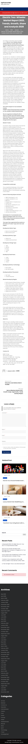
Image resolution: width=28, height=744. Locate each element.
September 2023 (5, 658)
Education (3, 707)
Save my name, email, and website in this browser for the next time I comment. (14, 448)
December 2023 (5, 652)
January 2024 (4, 650)
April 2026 (3, 596)
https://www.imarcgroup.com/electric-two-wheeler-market (14, 218)
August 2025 (4, 613)
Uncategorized (5, 734)
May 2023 (3, 667)
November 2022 (5, 679)
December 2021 (5, 692)
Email (3, 435)
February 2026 (4, 600)
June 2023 (3, 665)
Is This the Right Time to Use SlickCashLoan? (13, 563)
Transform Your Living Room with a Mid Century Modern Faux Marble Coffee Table (13, 559)
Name (3, 429)
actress (3, 701)
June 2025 (3, 617)
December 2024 (5, 627)
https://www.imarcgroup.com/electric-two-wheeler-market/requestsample (14, 110)
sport (2, 728)
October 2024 (4, 631)
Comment (4, 412)
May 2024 (3, 642)
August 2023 (4, 660)
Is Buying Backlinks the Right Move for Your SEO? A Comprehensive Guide (13, 544)
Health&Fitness (5, 721)
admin (17, 371)
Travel (2, 732)
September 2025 (5, 611)
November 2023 (5, 654)
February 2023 (4, 673)
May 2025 (3, 619)
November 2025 (5, 606)
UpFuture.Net (6, 3)
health (2, 719)
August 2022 (4, 685)
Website (4, 441)
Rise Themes (20, 742)
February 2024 (4, 648)
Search (4, 532)
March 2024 (4, 646)
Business (5, 477)
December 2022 (5, 677)
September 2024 (5, 633)
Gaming (3, 717)
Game (2, 715)
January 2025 (4, 625)
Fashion (3, 711)
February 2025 (4, 623)
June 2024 (3, 640)
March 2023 (4, 671)
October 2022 (4, 681)
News (2, 726)
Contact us (4, 705)
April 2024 (3, 644)
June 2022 (3, 690)
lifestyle (3, 723)
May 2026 (3, 594)
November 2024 (5, 629)
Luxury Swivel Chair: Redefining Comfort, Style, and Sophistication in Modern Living (14, 555)
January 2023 (4, 675)
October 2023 (4, 656)
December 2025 (5, 604)
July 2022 (3, 688)
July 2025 (3, 615)
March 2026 (4, 598)
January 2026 (4, 602)
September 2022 (5, 683)
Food (2, 713)
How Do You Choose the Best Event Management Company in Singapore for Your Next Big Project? (14, 550)
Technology (4, 730)
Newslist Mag (8, 742)
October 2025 (4, 608)
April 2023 (3, 669)
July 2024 (3, 638)
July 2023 (3, 663)
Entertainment (5, 709)
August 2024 (4, 636)
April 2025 (3, 621)
